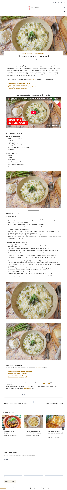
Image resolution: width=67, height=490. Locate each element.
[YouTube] (61, 2)
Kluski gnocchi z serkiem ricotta (54, 402)
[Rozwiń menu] (64, 8)
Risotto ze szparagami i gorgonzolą (17, 88)
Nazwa (6, 477)
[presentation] (11, 421)
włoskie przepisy (31, 394)
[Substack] (64, 2)
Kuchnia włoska (35, 53)
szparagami (39, 367)
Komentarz (7, 459)
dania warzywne (10, 394)
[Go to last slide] (4, 428)
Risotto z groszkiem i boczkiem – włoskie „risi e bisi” (22, 87)
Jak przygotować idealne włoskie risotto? (19, 83)
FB (44, 383)
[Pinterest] (58, 2)
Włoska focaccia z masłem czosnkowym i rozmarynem (55, 433)
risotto (32, 79)
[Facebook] (53, 2)
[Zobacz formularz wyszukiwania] (64, 11)
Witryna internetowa (50, 477)
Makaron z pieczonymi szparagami (17, 377)
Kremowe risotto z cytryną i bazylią (17, 85)
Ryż (44, 53)
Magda (31, 59)
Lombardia (41, 53)
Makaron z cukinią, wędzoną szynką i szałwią (15, 402)
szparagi (23, 394)
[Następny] (63, 428)
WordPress (3, 488)
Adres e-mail (28, 477)
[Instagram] (56, 2)
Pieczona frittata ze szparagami (16, 375)
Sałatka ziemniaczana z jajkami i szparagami (20, 371)
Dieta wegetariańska (26, 53)
